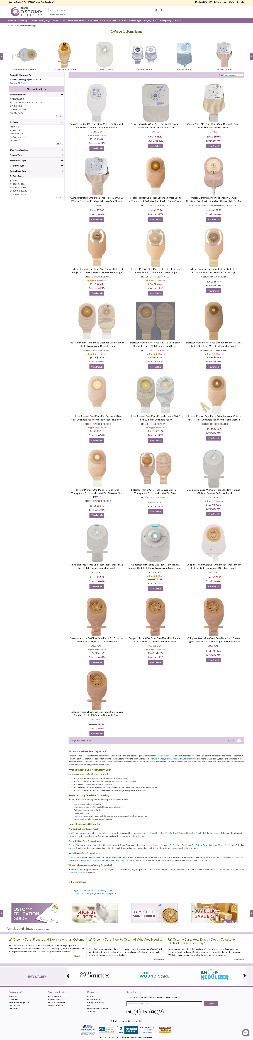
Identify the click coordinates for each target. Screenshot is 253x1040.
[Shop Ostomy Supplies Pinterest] (160, 1011)
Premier (153, 758)
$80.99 (159, 652)
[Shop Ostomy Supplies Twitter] (129, 1011)
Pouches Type (135, 20)
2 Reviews (219, 354)
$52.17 (100, 431)
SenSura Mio (171, 758)
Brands (178, 20)
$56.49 (217, 281)
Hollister (240, 869)
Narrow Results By (36, 88)
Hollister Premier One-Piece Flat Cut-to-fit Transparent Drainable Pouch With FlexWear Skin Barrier (96, 493)
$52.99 (158, 283)
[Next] (239, 740)
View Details (97, 148)
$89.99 (217, 577)
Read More (79, 956)
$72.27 (100, 357)
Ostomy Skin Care (96, 20)
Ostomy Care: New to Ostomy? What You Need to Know (125, 941)
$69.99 (217, 136)
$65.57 (158, 136)
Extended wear (181, 869)
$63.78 (100, 505)
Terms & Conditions (57, 1002)
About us (13, 996)
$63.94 (158, 210)
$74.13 (158, 502)
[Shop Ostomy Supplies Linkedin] (145, 1011)
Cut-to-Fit (73, 845)
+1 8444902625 (204, 2)
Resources (92, 992)
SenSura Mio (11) (17, 137)
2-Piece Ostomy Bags (40, 20)
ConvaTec (124, 860)
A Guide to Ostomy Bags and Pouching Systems (95, 893)
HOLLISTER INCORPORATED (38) (26, 102)
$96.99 (217, 650)
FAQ (89, 1005)
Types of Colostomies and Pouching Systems (94, 890)
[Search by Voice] (156, 10)
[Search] (161, 10)
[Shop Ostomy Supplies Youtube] (152, 1011)
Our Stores (13, 1008)
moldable (76, 857)
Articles (90, 996)
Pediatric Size (59, 20)
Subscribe (131, 992)
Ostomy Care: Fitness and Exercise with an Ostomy (48, 939)
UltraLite (182, 758)
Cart (233, 2)
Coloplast (222, 869)
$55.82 (100, 138)
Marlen (81, 872)
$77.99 (217, 210)
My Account (221, 2)
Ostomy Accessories (116, 20)
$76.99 (159, 431)
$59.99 (100, 577)
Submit (211, 1003)
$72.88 (100, 210)
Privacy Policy (54, 996)
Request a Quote (55, 1005)
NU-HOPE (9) (16, 112)
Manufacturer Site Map (97, 1008)
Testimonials (14, 1005)
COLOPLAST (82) (18, 99)
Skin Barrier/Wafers (77, 20)
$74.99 (100, 652)
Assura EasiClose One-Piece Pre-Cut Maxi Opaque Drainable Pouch (170, 833)
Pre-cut (75, 833)
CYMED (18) (16, 106)
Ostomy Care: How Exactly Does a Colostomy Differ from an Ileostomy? (202, 941)
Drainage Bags (165, 20)
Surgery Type (150, 20)
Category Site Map (95, 1002)
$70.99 (217, 504)
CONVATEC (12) (18, 109)
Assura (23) (15, 130)
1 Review (102, 135)
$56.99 (158, 579)
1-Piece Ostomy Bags (18, 20)
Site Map (91, 1011)
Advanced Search (58, 14)
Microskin (191, 758)
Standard (169, 869)
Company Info (16, 992)
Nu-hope (231, 869)
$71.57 (217, 428)
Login (241, 2)
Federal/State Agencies (19, 1002)
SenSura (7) (15, 140)
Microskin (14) (16, 133)
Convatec (73, 872)
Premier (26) (15, 126)
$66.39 (100, 283)
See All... (59, 116)
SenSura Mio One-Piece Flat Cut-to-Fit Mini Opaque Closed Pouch (200, 845)
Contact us (13, 999)
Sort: (221, 75)
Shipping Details (55, 999)
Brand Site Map (94, 999)
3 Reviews (103, 280)
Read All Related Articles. (43, 929)
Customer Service (57, 992)
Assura (161, 758)
